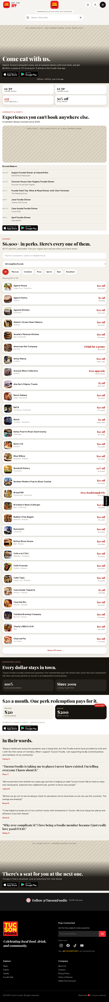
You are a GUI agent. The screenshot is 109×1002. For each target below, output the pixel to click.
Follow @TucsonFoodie (49, 900)
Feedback (106, 501)
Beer (59, 272)
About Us (62, 966)
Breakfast (70, 272)
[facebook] (68, 945)
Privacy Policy (64, 973)
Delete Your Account (67, 981)
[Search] (80, 17)
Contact (62, 970)
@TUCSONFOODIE (70, 951)
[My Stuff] (88, 5)
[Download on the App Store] (10, 74)
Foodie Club (8, 977)
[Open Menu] (103, 5)
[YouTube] (82, 945)
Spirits (49, 272)
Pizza (39, 272)
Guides (6, 973)
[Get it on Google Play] (29, 74)
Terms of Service (65, 977)
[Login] (95, 5)
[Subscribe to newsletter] (102, 934)
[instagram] (61, 945)
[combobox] (54, 17)
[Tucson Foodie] (54, 5)
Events (6, 970)
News (5, 966)
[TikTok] (75, 945)
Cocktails (28, 272)
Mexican (15, 272)
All (5, 272)
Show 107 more (54, 650)
